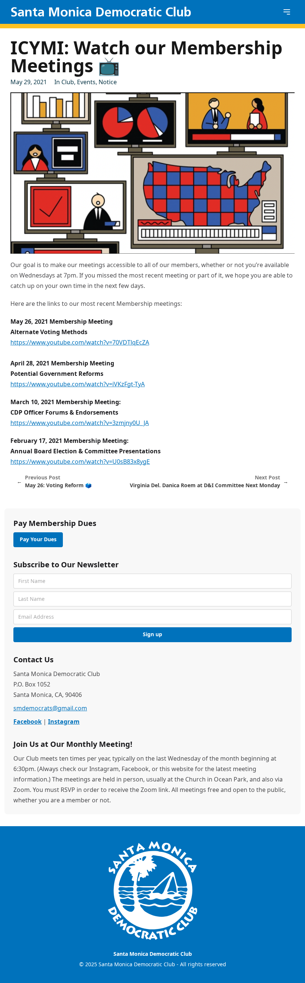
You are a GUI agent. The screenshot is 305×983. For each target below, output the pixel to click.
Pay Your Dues (38, 539)
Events (86, 82)
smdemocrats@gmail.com (50, 708)
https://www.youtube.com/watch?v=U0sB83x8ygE (80, 461)
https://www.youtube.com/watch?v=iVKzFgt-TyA (77, 384)
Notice (108, 82)
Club (67, 82)
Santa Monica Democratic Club (100, 12)
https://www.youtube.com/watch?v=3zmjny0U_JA (79, 423)
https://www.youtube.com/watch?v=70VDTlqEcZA (79, 342)
